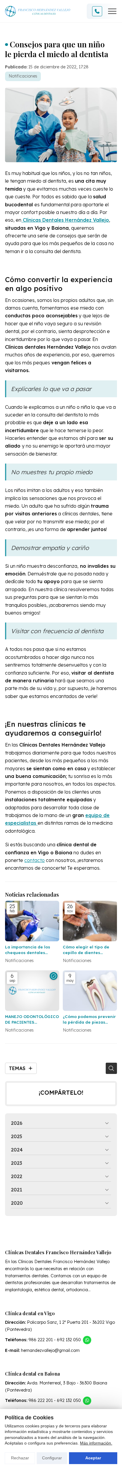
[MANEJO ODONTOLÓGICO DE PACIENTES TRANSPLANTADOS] (32, 990)
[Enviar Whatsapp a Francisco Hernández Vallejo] (87, 1340)
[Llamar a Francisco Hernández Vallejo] (97, 11)
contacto (34, 860)
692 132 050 (69, 1339)
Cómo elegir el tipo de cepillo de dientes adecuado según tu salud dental (89, 949)
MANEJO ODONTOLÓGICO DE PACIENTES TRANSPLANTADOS (32, 1019)
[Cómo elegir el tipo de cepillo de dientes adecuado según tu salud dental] (90, 921)
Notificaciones (23, 76)
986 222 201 (40, 1339)
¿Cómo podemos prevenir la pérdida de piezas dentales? (89, 1019)
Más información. (96, 1443)
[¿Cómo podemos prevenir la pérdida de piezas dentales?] (90, 990)
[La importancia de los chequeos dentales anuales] (32, 921)
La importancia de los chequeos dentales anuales (27, 949)
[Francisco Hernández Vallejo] (37, 11)
